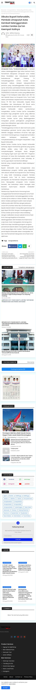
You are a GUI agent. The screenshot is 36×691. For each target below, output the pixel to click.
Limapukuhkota (8, 501)
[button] (34, 2)
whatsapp (27, 479)
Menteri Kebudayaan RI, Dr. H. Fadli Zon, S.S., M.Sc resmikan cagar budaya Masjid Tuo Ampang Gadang (17, 294)
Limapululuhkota (8, 507)
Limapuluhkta (17, 504)
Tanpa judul (14, 448)
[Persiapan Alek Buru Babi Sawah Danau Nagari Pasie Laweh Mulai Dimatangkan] (18, 420)
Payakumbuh (14, 513)
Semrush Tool (7, 652)
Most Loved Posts (8, 669)
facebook (11, 479)
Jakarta (6, 498)
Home (5, 677)
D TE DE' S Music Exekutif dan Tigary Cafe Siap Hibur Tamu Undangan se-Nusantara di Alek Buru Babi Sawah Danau (22, 458)
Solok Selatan (17, 516)
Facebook (14, 246)
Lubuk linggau (19, 507)
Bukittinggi (18, 495)
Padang (14, 510)
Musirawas (6, 510)
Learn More (12, 684)
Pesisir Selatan (7, 516)
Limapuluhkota (12, 10)
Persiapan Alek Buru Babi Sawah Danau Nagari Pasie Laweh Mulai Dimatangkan (17, 434)
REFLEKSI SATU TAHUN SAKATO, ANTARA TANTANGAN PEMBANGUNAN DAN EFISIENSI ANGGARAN (15, 323)
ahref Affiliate (7, 655)
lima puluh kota (28, 498)
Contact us (18, 677)
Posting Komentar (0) (18, 369)
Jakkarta (12, 498)
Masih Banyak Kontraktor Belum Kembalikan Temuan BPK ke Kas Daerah (16, 352)
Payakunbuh (24, 513)
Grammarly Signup (9, 666)
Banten (11, 495)
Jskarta (19, 498)
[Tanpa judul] (6, 451)
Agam (5, 495)
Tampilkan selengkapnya (26, 267)
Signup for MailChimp (9, 647)
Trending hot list (8, 663)
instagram (11, 484)
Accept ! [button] (5, 688)
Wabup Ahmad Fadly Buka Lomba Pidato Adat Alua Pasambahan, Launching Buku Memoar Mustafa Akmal (21, 442)
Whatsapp (25, 246)
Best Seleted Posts (8, 650)
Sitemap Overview (8, 661)
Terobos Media (14, 679)
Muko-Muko (28, 507)
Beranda (3, 10)
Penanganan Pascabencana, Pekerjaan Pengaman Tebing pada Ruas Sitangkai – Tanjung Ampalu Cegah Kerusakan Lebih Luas (25, 594)
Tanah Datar (26, 516)
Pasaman (6, 513)
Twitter (20, 246)
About (11, 677)
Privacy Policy (28, 677)
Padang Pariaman (23, 510)
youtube (27, 484)
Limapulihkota (18, 501)
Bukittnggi (26, 495)
